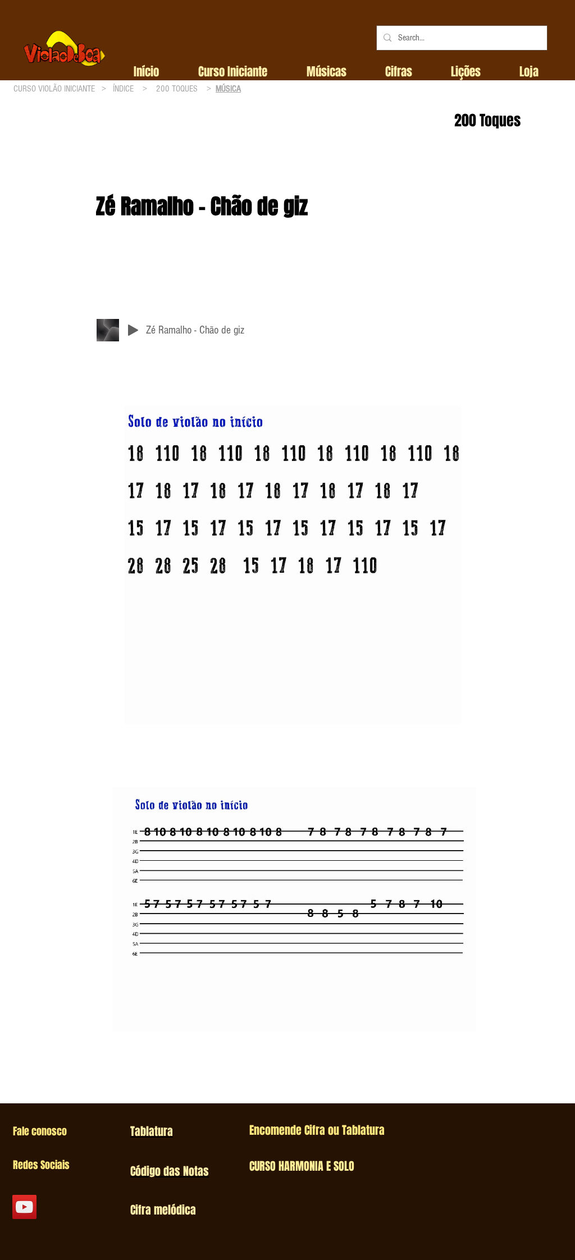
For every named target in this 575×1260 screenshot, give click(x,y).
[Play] (133, 330)
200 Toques (487, 120)
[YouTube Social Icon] (24, 1207)
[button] (233, 71)
